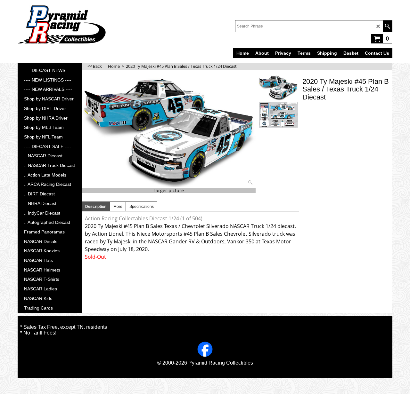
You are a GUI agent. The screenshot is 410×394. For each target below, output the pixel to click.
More (117, 206)
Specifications (141, 206)
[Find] (387, 26)
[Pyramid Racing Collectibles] (62, 24)
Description (95, 206)
